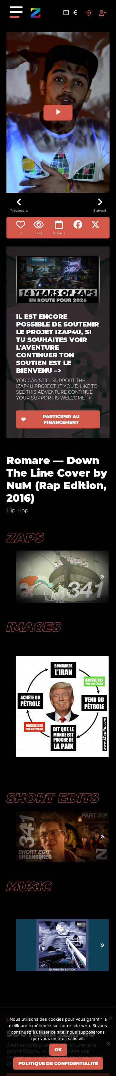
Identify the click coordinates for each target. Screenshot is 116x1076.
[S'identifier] (88, 13)
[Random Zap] (66, 12)
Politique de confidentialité (58, 1063)
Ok (58, 1050)
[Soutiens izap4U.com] (75, 12)
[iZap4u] (35, 13)
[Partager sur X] (95, 224)
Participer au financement (61, 419)
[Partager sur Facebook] (77, 224)
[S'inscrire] (102, 13)
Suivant (99, 210)
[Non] (108, 1043)
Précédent (19, 210)
